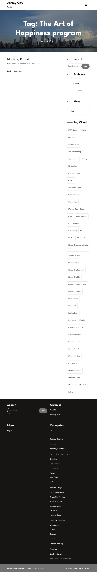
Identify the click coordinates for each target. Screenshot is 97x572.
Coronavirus (55, 464)
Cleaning (53, 459)
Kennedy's (72, 306)
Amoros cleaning (75, 152)
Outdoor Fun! (55, 482)
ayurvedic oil (73, 159)
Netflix (82, 320)
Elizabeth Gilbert (75, 187)
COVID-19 (54, 469)
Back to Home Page (14, 71)
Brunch (52, 529)
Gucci (71, 216)
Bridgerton (73, 166)
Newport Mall (74, 327)
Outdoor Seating (56, 439)
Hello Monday (82, 216)
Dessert (53, 534)
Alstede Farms (74, 144)
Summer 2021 (74, 363)
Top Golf (83, 385)
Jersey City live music (76, 270)
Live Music (54, 477)
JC (82, 231)
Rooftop (53, 444)
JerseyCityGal (74, 263)
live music (72, 320)
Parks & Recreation (57, 521)
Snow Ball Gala (74, 356)
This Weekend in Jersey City (60, 559)
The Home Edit (74, 378)
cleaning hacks (74, 173)
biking (84, 159)
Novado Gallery (75, 334)
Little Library (73, 313)
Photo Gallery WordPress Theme (20, 569)
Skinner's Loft (74, 349)
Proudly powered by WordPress (78, 569)
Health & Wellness (57, 492)
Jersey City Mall (74, 277)
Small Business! (56, 554)
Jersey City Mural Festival (78, 284)
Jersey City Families (57, 497)
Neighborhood (55, 507)
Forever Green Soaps (76, 209)
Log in (73, 111)
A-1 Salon (72, 137)
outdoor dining (74, 342)
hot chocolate (74, 223)
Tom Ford (72, 385)
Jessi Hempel (73, 299)
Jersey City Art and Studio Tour (78, 246)
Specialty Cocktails (57, 449)
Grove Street (55, 510)
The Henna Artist (75, 370)
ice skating (73, 231)
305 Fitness (73, 130)
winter (71, 392)
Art (51, 431)
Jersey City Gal (47, 41)
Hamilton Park (55, 515)
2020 (84, 130)
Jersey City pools (75, 291)
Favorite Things (74, 195)
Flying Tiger (73, 202)
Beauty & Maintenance (59, 454)
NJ (84, 327)
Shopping (53, 549)
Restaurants (54, 526)
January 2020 (76, 90)
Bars (51, 435)
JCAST (71, 238)
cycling (71, 180)
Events (52, 473)
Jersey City (82, 238)
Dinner (52, 539)
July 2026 (75, 83)
